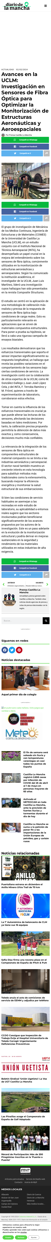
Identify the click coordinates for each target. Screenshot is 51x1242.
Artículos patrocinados (14, 1179)
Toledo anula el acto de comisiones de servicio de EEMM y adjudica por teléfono (25, 999)
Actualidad (7, 69)
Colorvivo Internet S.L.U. (27, 1217)
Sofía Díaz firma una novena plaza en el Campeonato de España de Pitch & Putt (24, 961)
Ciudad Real (6, 1207)
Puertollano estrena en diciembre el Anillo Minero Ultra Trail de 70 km (22, 886)
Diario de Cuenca (34, 1194)
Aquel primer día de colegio (18, 694)
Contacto (18, 1182)
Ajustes (34, 1237)
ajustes (23, 1232)
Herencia (30, 1201)
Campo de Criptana (9, 1204)
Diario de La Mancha (35, 1198)
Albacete (5, 1194)
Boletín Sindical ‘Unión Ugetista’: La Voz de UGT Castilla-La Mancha (24, 1080)
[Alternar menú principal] (45, 6)
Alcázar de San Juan (10, 1198)
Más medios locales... (36, 1204)
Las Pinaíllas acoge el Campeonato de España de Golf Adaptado (23, 1118)
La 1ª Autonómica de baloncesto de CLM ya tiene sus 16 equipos (24, 923)
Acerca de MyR (30, 1182)
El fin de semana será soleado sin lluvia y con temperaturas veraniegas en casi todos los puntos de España (35, 759)
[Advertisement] (25, 39)
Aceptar (8, 1237)
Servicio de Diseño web (35, 1179)
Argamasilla (6, 1201)
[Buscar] (46, 620)
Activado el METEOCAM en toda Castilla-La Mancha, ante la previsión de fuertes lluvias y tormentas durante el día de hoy (35, 808)
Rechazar (21, 1237)
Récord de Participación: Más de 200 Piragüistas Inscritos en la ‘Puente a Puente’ (22, 1157)
